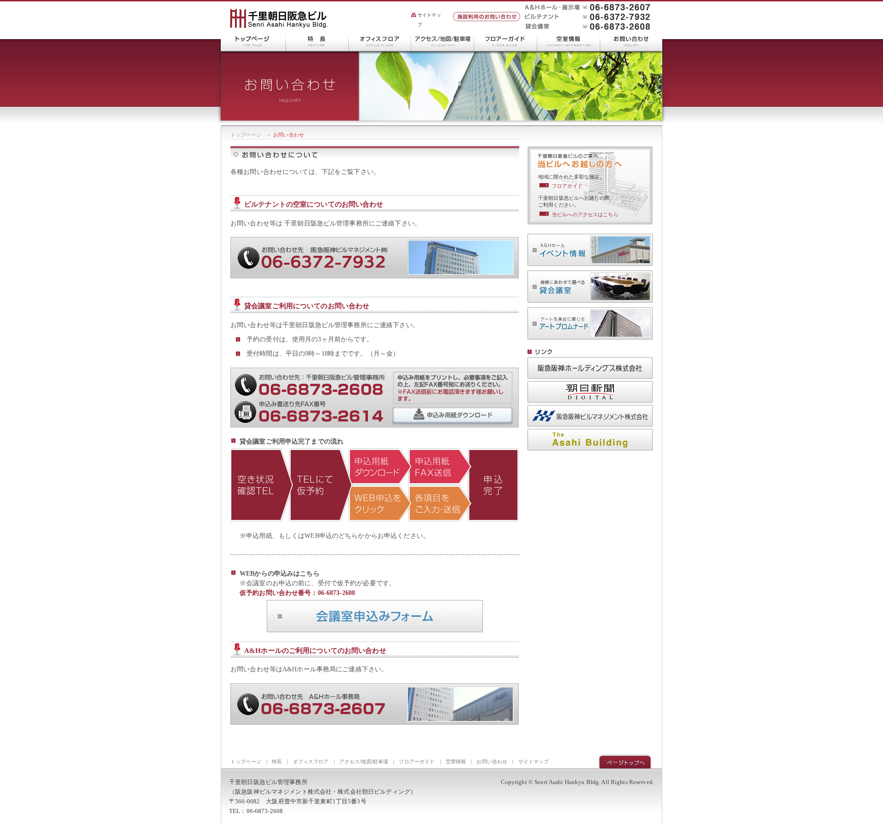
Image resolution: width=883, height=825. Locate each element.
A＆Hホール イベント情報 (590, 250)
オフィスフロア (380, 41)
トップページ (245, 135)
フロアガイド (567, 186)
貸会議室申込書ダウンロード (453, 416)
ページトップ (625, 761)
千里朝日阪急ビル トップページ (253, 41)
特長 (277, 761)
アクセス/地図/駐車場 (442, 41)
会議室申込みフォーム (375, 616)
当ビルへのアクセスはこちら (585, 214)
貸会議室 (590, 287)
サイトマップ (429, 19)
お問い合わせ (631, 41)
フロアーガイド (505, 41)
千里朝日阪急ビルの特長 (317, 41)
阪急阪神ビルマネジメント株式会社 (590, 416)
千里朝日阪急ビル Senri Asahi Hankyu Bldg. (278, 18)
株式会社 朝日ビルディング (590, 439)
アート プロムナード (590, 323)
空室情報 (568, 41)
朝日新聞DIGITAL (590, 392)
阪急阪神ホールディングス (590, 368)
